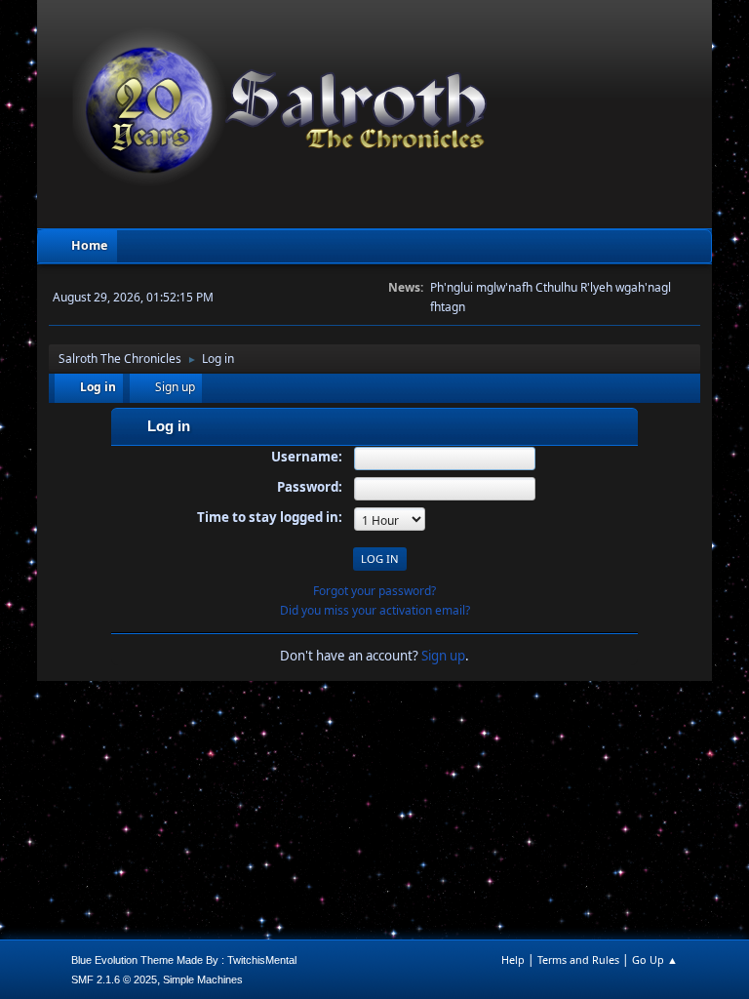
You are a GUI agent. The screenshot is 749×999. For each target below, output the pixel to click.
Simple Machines (203, 979)
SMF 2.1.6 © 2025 (114, 979)
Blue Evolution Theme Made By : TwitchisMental (183, 960)
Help (513, 959)
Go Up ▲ (655, 959)
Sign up (443, 655)
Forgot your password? (374, 590)
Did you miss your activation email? (375, 610)
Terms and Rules (578, 959)
